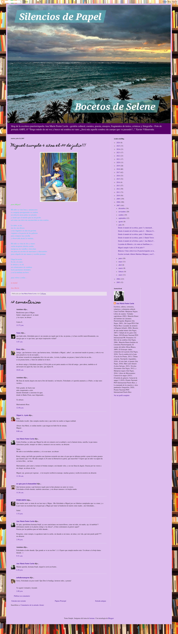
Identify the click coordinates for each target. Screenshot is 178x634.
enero (121, 275)
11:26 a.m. (20, 492)
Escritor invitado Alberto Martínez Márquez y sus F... (136, 254)
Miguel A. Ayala (22, 415)
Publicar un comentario (22, 596)
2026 (118, 142)
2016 (118, 175)
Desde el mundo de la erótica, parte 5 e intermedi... (135, 228)
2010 (118, 195)
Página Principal (60, 601)
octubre (121, 215)
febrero (121, 271)
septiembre (122, 218)
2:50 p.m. (19, 539)
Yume (18, 333)
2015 (118, 179)
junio (121, 258)
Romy (18, 349)
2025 (118, 146)
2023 (118, 152)
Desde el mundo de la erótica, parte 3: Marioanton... (136, 234)
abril (120, 265)
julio (120, 225)
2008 (118, 202)
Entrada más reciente (19, 601)
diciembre (122, 208)
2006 (118, 279)
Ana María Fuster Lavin (25, 438)
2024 (118, 149)
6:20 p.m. (19, 570)
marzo (121, 268)
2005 (118, 282)
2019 (118, 165)
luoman (91, 618)
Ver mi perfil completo (121, 395)
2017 (118, 172)
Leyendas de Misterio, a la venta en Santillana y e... (136, 244)
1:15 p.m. (19, 513)
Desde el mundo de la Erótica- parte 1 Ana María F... (136, 241)
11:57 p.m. (20, 325)
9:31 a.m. (19, 556)
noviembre (122, 211)
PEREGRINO (21, 500)
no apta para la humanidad (26, 483)
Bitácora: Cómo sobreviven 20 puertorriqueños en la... (136, 251)
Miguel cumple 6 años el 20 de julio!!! (131, 247)
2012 (118, 189)
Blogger (111, 618)
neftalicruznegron (22, 577)
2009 (118, 199)
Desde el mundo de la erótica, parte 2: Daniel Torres (136, 237)
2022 (118, 156)
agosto (121, 221)
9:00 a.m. (19, 431)
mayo (121, 261)
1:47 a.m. (19, 341)
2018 (118, 169)
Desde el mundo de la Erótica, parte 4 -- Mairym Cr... (136, 231)
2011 (118, 192)
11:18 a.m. (20, 476)
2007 (118, 205)
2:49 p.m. (19, 591)
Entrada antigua (100, 601)
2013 (118, 185)
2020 (118, 162)
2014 (118, 182)
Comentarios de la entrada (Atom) (32, 605)
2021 (118, 159)
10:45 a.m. (20, 370)
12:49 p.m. (20, 408)
